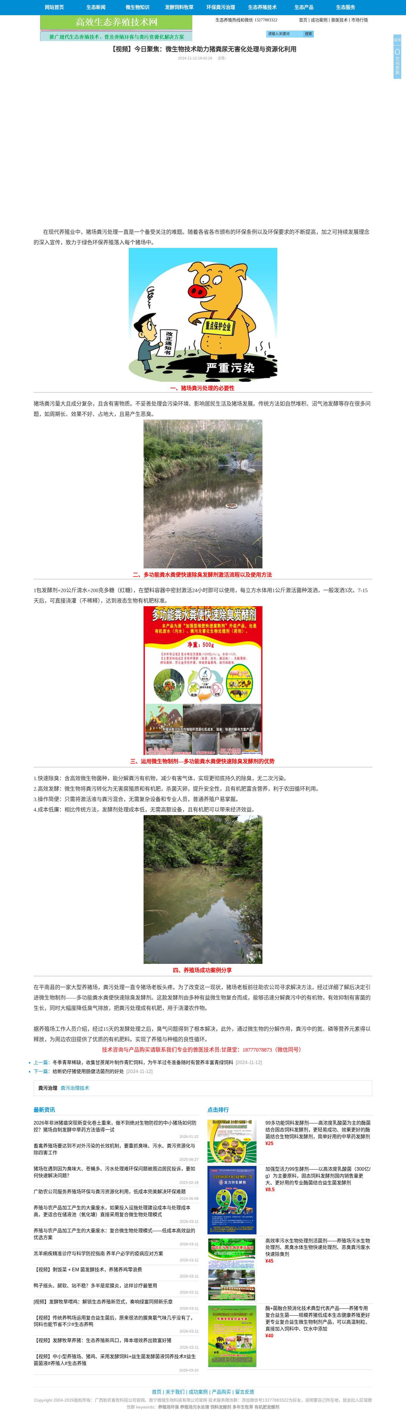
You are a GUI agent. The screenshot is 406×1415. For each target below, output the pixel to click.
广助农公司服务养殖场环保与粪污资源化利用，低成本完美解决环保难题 (110, 1191)
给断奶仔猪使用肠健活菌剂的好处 (88, 1071)
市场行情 (359, 20)
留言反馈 (244, 1391)
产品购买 (221, 1391)
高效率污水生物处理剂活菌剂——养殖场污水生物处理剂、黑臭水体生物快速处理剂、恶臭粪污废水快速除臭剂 (317, 1247)
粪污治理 (47, 1088)
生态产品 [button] (304, 7)
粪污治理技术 (75, 1088)
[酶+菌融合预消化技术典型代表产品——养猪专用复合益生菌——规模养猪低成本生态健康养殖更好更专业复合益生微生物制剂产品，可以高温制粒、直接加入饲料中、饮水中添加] (231, 1336)
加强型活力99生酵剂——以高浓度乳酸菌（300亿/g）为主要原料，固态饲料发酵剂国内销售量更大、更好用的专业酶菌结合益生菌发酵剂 (317, 1176)
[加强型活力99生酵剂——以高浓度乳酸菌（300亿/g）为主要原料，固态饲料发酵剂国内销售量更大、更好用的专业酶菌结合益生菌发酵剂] (231, 1199)
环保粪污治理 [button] (221, 7)
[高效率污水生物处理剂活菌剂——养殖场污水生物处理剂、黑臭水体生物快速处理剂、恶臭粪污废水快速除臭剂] (231, 1269)
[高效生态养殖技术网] (116, 27)
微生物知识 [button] (138, 7)
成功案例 (319, 20)
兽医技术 (339, 20)
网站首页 (54, 7)
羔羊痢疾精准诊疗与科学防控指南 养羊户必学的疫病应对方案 (98, 1253)
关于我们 (175, 1391)
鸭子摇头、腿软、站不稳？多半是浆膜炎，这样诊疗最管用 (95, 1285)
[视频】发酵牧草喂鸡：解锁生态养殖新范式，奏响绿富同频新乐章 (103, 1301)
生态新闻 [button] (96, 7)
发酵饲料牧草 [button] (179, 7)
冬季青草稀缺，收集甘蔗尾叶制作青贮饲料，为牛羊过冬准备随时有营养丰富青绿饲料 (143, 1062)
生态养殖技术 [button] (262, 7)
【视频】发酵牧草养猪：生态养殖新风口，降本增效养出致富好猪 (102, 1340)
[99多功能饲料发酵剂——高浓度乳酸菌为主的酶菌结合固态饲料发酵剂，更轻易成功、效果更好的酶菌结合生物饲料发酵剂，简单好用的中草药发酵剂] (231, 1141)
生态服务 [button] (345, 7)
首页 (303, 20)
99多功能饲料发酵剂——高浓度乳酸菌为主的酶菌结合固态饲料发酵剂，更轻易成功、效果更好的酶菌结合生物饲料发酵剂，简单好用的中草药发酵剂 (318, 1129)
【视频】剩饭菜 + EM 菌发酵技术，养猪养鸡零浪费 (88, 1269)
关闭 (397, 40)
